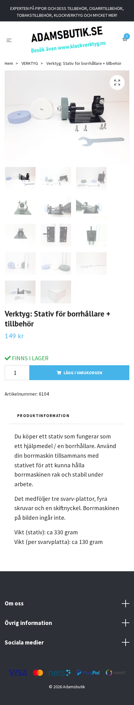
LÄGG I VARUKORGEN (83, 372)
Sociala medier (24, 642)
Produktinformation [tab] (43, 415)
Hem (9, 63)
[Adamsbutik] (68, 39)
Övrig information (28, 622)
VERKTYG (30, 63)
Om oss (14, 603)
